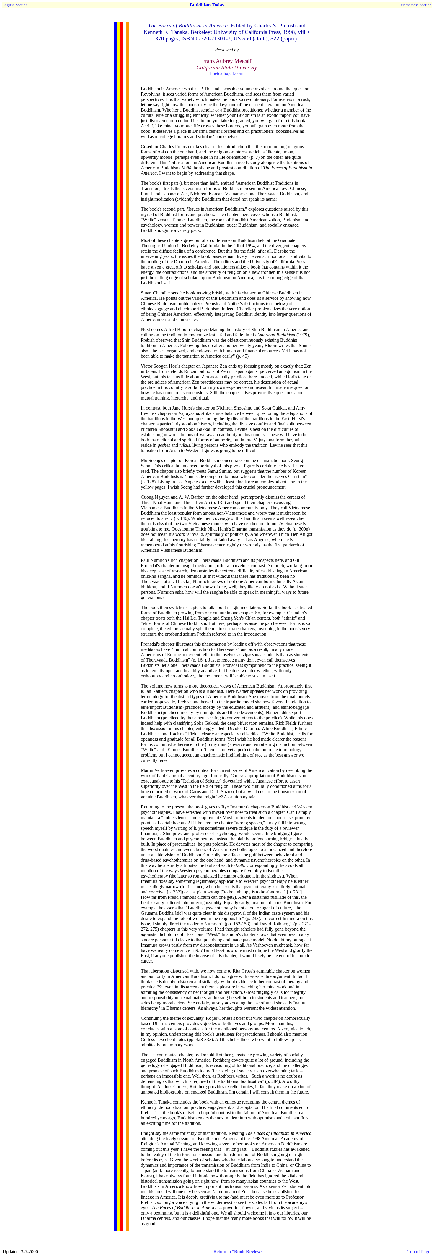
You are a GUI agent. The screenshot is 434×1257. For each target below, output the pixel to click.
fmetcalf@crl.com (226, 73)
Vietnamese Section (416, 5)
